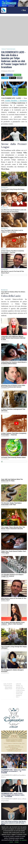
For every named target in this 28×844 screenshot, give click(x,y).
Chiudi (16, 842)
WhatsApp (17, 74)
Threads (13, 77)
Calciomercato (11, 49)
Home (3, 49)
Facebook (9, 74)
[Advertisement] (14, 31)
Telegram (5, 77)
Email (20, 77)
